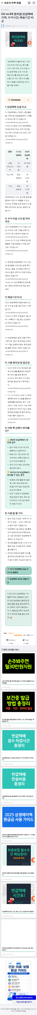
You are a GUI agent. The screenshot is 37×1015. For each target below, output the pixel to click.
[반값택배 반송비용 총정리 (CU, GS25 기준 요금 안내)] (18, 778)
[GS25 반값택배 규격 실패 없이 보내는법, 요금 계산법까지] (18, 930)
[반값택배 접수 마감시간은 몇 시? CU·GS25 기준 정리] (18, 740)
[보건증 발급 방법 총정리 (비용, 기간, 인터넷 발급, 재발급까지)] (18, 702)
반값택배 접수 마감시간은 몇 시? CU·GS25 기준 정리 (17, 758)
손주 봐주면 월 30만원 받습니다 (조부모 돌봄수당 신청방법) (18, 682)
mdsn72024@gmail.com (28, 1009)
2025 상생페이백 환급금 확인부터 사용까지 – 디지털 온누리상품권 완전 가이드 (18, 835)
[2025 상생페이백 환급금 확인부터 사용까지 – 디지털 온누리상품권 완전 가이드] (18, 817)
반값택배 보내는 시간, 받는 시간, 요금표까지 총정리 (18, 911)
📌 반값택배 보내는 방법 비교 (18, 580)
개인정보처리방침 (20, 1011)
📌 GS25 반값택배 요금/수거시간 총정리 (18, 570)
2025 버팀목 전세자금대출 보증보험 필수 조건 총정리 (18, 874)
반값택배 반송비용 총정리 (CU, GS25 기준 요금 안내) (17, 797)
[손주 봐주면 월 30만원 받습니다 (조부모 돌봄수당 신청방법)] (18, 663)
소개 (12, 1011)
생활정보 (6, 9)
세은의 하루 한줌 (12, 2)
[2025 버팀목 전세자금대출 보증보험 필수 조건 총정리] (18, 855)
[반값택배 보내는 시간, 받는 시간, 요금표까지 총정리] (18, 894)
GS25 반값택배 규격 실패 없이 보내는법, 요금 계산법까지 (17, 949)
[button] (2, 3)
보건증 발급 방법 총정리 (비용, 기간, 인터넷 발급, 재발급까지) (18, 720)
